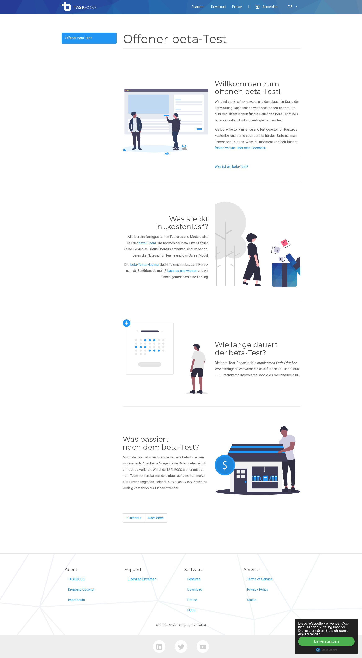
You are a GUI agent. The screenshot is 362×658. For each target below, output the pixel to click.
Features (198, 7)
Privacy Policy (257, 589)
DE (290, 7)
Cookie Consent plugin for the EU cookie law (326, 650)
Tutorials (134, 518)
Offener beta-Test (78, 38)
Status (252, 600)
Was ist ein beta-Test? (231, 167)
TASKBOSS (76, 579)
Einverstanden (326, 641)
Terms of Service (260, 579)
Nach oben (156, 518)
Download (218, 7)
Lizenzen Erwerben (142, 579)
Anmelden (269, 7)
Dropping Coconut (81, 589)
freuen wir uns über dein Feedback (240, 148)
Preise (237, 7)
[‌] (160, 648)
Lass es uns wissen (182, 271)
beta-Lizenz (148, 243)
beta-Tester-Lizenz (144, 265)
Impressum (76, 600)
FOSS (191, 610)
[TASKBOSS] (80, 10)
